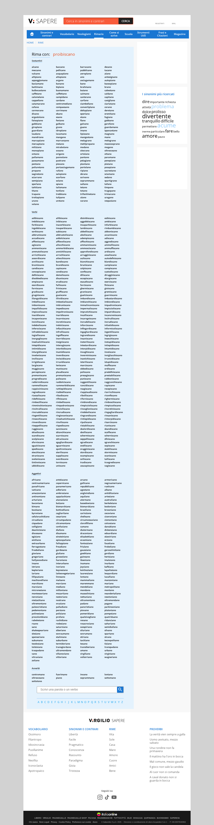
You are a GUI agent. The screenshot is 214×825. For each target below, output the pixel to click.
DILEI (129, 818)
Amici (112, 765)
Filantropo (34, 739)
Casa (112, 745)
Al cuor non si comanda (164, 772)
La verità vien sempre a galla (167, 734)
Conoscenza (76, 750)
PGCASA (92, 818)
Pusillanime (35, 750)
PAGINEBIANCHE (105, 818)
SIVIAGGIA (138, 818)
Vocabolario (67, 34)
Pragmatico (76, 745)
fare (169, 131)
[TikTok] (107, 797)
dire (145, 101)
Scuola (129, 34)
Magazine (180, 34)
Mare (112, 750)
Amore (113, 755)
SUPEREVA (175, 818)
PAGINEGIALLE (59, 818)
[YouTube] (114, 797)
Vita (111, 734)
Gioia (72, 765)
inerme (146, 131)
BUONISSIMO (163, 818)
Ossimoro (34, 734)
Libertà (73, 734)
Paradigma (76, 760)
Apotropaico (36, 771)
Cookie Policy (65, 822)
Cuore (113, 760)
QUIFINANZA (149, 818)
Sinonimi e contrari (46, 34)
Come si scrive (114, 34)
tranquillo (151, 121)
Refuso (32, 755)
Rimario (98, 34)
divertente (156, 116)
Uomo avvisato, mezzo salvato (164, 741)
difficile (167, 121)
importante (157, 102)
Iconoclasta (35, 765)
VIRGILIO (47, 818)
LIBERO (37, 818)
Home (32, 34)
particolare (158, 131)
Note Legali (44, 822)
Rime (41, 42)
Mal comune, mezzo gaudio (167, 761)
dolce (146, 111)
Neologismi (84, 34)
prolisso (158, 111)
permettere (149, 126)
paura (161, 136)
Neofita (33, 760)
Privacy (54, 822)
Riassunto (75, 755)
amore (149, 135)
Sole (112, 739)
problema (162, 106)
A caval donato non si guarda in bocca (163, 778)
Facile (72, 739)
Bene (112, 771)
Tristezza (74, 771)
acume (166, 125)
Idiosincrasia (36, 745)
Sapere (46, 21)
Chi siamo (33, 822)
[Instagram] (99, 797)
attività (146, 107)
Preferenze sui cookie (81, 822)
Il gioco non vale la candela (166, 767)
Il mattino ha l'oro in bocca (166, 756)
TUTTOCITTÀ (120, 818)
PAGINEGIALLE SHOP (77, 818)
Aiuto (95, 822)
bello (176, 131)
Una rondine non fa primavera (162, 749)
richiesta (170, 102)
